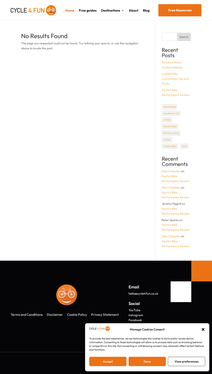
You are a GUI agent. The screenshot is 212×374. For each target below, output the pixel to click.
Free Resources (180, 10)
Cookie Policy (77, 314)
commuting (169, 106)
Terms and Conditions (27, 314)
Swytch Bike (170, 146)
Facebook (135, 320)
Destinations (110, 10)
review (167, 139)
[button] (203, 329)
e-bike (166, 119)
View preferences (187, 361)
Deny (147, 361)
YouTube (134, 310)
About (133, 10)
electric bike (170, 126)
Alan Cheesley (171, 171)
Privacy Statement (105, 314)
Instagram (136, 315)
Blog (146, 10)
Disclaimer (55, 314)
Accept (108, 361)
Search (184, 37)
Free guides (87, 10)
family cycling (171, 132)
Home (69, 10)
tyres (184, 146)
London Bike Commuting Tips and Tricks (175, 79)
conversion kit (171, 113)
